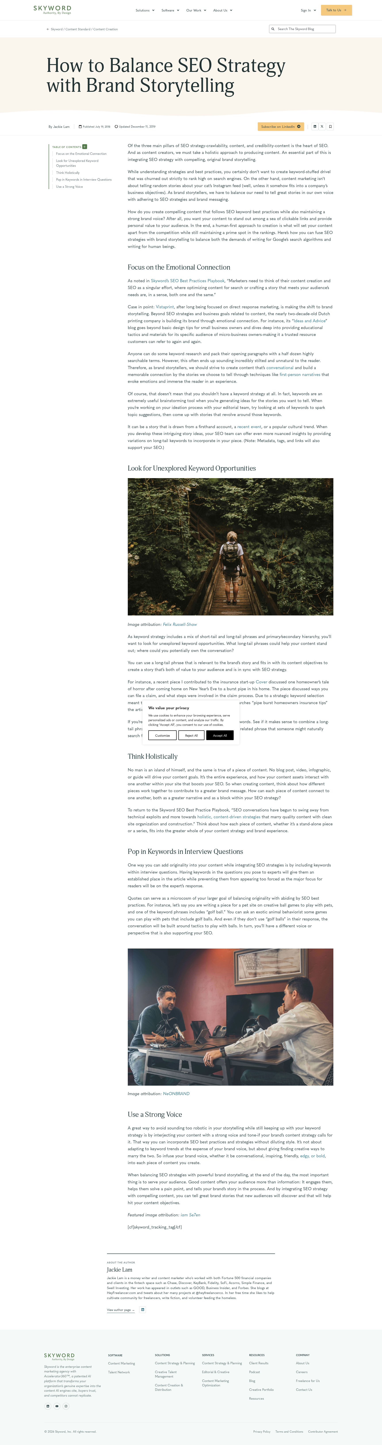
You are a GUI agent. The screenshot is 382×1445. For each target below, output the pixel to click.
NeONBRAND (176, 1093)
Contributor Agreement (323, 1431)
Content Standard (77, 29)
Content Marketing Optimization (215, 1383)
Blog (252, 1380)
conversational (280, 367)
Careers (302, 1371)
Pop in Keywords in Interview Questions (84, 179)
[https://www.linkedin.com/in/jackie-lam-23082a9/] (142, 1309)
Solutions (142, 10)
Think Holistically (68, 172)
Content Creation (105, 29)
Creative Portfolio (261, 1389)
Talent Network (119, 1372)
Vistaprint (165, 306)
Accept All (220, 735)
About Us (220, 10)
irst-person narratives (301, 374)
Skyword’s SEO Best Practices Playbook (187, 280)
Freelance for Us (308, 1380)
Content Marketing (121, 1363)
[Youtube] (57, 1406)
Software (168, 10)
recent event (249, 426)
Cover (261, 681)
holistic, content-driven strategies (228, 816)
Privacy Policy (261, 1431)
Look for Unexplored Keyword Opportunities (77, 163)
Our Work (193, 10)
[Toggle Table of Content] (84, 146)
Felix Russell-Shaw (180, 624)
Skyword (57, 29)
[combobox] (302, 29)
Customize (162, 735)
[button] (315, 126)
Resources (256, 1398)
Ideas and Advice (309, 320)
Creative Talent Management (166, 1374)
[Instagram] (66, 1406)
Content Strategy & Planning (175, 1363)
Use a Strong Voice (69, 186)
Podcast (254, 1371)
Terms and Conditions (289, 1431)
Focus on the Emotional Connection (81, 153)
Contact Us (304, 1389)
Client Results (258, 1363)
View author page (119, 1309)
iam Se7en (191, 1214)
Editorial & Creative (215, 1371)
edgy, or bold (312, 1155)
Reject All (191, 735)
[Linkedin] (48, 1406)
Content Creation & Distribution (169, 1387)
